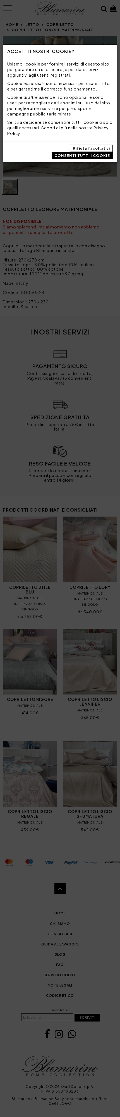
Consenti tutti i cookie (82, 155)
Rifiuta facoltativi (91, 148)
